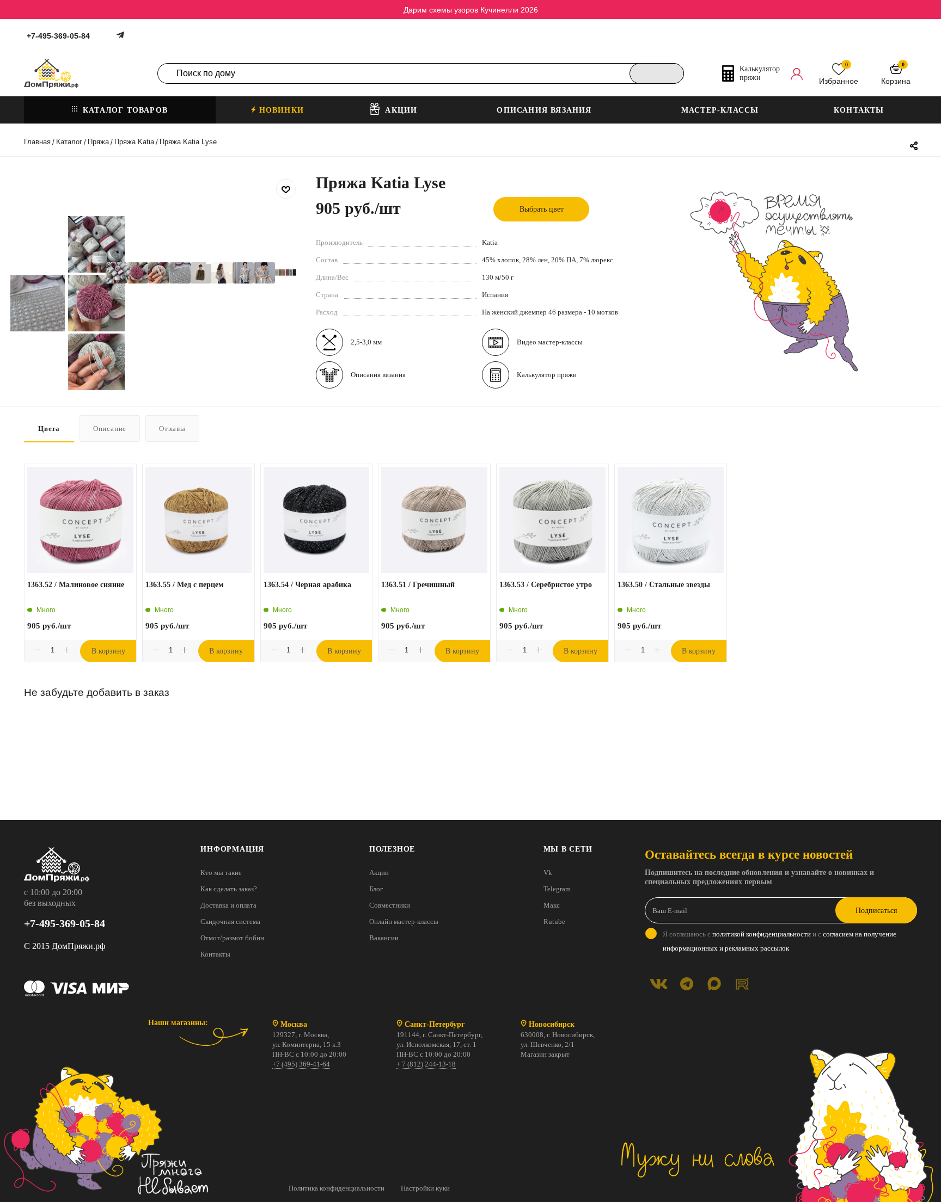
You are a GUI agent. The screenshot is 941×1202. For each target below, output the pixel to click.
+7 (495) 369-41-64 (301, 1064)
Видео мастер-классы (550, 342)
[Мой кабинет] (797, 73)
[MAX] (714, 983)
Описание (109, 428)
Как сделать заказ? (228, 889)
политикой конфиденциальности (761, 934)
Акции (379, 872)
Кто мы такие (221, 872)
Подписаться (876, 911)
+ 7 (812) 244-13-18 (426, 1064)
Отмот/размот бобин (232, 938)
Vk (547, 872)
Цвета (49, 428)
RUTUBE (742, 983)
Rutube (554, 921)
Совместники (389, 905)
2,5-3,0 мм (366, 342)
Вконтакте (658, 983)
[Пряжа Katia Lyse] (116, 272)
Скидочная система (230, 921)
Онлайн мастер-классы (403, 921)
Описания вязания (378, 375)
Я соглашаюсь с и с (779, 941)
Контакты (215, 954)
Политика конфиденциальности (336, 1188)
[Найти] (657, 73)
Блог (376, 889)
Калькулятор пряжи (547, 375)
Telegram (557, 889)
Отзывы (172, 428)
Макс (551, 905)
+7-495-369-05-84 (58, 36)
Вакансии (384, 938)
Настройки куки (425, 1188)
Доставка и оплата (228, 905)
